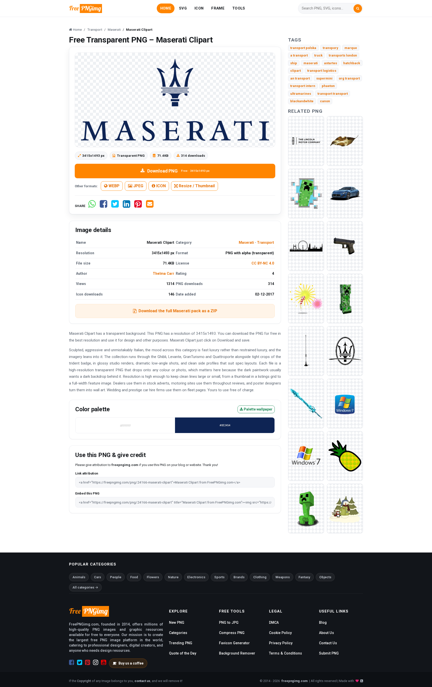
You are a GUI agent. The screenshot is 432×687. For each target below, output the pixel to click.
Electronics (196, 577)
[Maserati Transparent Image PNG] (345, 193)
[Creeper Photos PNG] (345, 298)
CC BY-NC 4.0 (263, 263)
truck (318, 55)
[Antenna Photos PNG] (306, 350)
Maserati (246, 242)
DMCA (274, 622)
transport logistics (321, 70)
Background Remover (237, 653)
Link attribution (86, 473)
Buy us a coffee (131, 663)
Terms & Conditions (285, 653)
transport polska (303, 48)
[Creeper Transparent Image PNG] (306, 508)
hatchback (351, 63)
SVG (183, 8)
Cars (97, 577)
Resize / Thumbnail (196, 186)
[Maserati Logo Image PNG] (345, 350)
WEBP (114, 186)
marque (350, 48)
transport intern (302, 86)
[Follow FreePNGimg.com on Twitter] (79, 662)
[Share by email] (150, 206)
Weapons (283, 577)
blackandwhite (302, 101)
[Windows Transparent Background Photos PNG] (345, 403)
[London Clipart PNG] (306, 246)
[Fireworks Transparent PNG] (306, 298)
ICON (199, 8)
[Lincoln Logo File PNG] (306, 140)
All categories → (85, 587)
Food (134, 577)
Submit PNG (329, 653)
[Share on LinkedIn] (127, 206)
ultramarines (300, 94)
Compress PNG (231, 632)
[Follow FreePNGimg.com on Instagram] (95, 662)
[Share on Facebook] (103, 206)
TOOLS (238, 8)
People (115, 577)
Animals (78, 577)
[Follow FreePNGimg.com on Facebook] (71, 662)
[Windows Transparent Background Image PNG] (306, 456)
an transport (300, 78)
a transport (299, 55)
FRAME (217, 8)
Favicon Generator (234, 643)
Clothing (259, 577)
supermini (324, 78)
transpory (330, 48)
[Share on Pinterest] (138, 206)
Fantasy (304, 577)
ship (293, 63)
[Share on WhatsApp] (92, 206)
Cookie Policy (280, 632)
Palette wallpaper (257, 409)
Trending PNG (180, 643)
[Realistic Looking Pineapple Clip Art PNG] (345, 456)
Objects (325, 577)
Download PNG (178, 171)
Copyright (84, 681)
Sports (219, 577)
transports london (343, 55)
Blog (323, 622)
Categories (178, 632)
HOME (165, 8)
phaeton (328, 86)
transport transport (333, 94)
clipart (295, 70)
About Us (326, 632)
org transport (349, 78)
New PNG (176, 622)
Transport (265, 242)
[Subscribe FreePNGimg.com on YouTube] (103, 662)
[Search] (358, 8)
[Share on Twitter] (115, 206)
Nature (173, 577)
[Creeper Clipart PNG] (306, 193)
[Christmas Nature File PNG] (345, 140)
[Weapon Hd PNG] (345, 246)
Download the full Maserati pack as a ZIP (177, 310)
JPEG (137, 186)
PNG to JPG (228, 622)
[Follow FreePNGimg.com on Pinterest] (87, 662)
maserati (311, 63)
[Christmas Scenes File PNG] (345, 508)
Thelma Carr (163, 274)
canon (325, 101)
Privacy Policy (280, 643)
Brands (239, 577)
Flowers (153, 577)
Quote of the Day (182, 653)
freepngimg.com (295, 681)
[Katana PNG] (306, 403)
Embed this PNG (87, 493)
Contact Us (328, 643)
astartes (330, 63)
